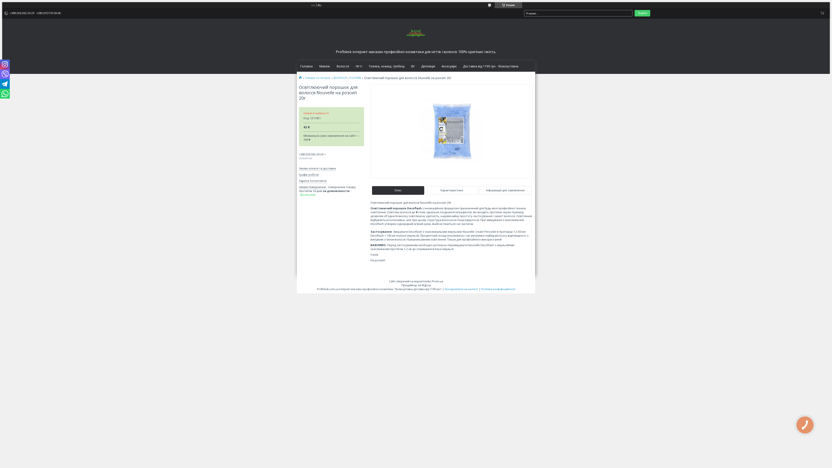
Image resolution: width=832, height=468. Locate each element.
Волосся (342, 66)
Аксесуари (449, 66)
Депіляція (428, 66)
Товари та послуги (317, 78)
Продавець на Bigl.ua (416, 285)
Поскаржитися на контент (461, 289)
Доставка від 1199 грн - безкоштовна (490, 66)
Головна (306, 66)
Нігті (359, 66)
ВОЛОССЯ (340, 78)
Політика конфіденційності (498, 289)
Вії (413, 66)
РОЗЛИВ (355, 78)
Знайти (642, 13)
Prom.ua (437, 281)
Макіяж (324, 66)
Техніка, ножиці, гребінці (387, 66)
